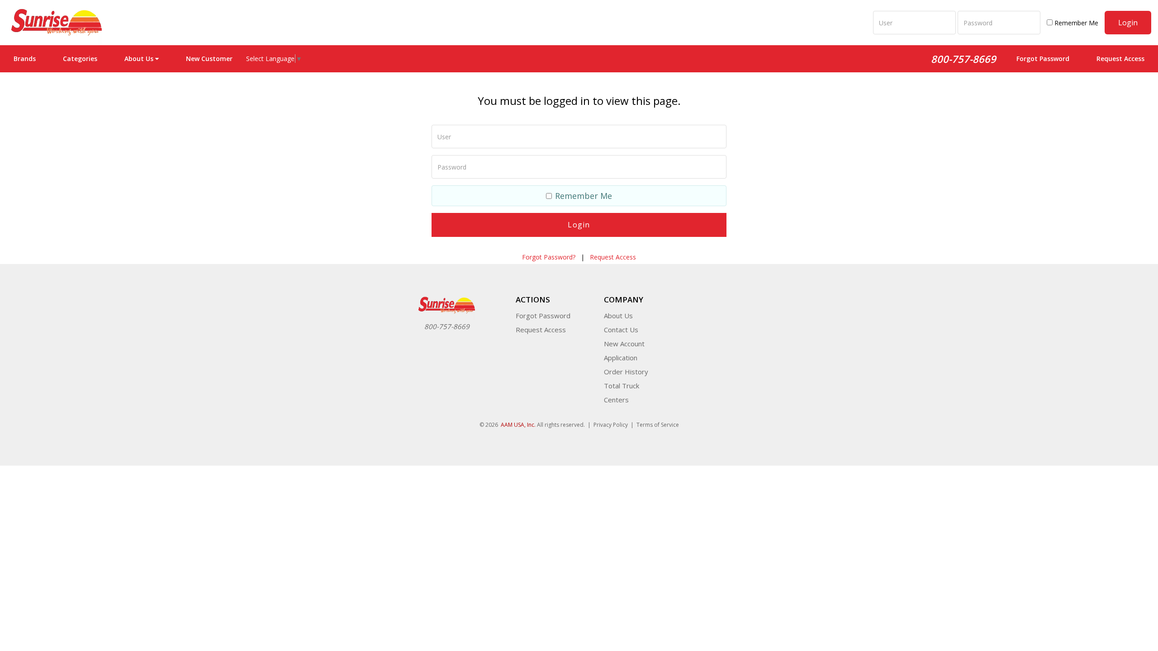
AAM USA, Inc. (518, 425)
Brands (25, 58)
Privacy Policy (610, 425)
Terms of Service (657, 425)
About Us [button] (138, 58)
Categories (80, 58)
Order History (626, 371)
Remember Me (1075, 23)
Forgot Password (1042, 58)
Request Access (1120, 58)
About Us (618, 315)
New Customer (209, 58)
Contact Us (621, 329)
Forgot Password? (548, 257)
